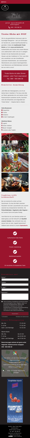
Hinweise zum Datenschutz (22, 316)
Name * (3, 277)
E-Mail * (3, 287)
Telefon (3, 282)
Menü (4, 2)
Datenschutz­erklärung (15, 434)
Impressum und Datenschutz (14, 433)
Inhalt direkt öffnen (22, 374)
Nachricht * (4, 292)
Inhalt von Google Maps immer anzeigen (16, 371)
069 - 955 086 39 (16, 27)
